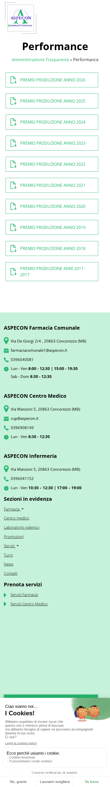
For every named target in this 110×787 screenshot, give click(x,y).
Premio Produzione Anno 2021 (52, 185)
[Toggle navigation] (100, 18)
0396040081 (22, 359)
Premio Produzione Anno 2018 (52, 248)
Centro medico (16, 518)
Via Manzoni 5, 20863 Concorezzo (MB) (45, 409)
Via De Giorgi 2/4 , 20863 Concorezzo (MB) (48, 341)
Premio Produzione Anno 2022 (52, 164)
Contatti (10, 573)
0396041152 (22, 478)
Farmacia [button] (12, 509)
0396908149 (22, 427)
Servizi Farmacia (24, 594)
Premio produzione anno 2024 (52, 122)
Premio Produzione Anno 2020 (52, 206)
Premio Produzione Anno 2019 (52, 227)
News (8, 564)
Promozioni (14, 536)
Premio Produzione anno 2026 (52, 80)
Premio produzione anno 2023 (52, 143)
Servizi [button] (10, 545)
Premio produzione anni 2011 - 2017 (53, 271)
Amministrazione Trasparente (40, 59)
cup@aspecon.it (24, 418)
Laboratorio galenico (21, 527)
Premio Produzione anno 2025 (52, 101)
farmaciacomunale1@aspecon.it (39, 350)
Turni (8, 555)
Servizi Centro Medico (29, 603)
